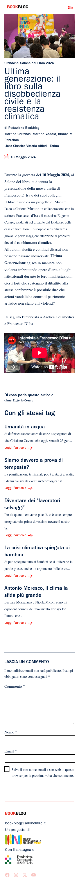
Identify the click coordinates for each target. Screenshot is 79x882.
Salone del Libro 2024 (37, 63)
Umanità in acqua (24, 427)
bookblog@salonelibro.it (25, 823)
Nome (10, 732)
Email (10, 751)
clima (8, 400)
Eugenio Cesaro (23, 400)
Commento (14, 686)
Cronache (11, 63)
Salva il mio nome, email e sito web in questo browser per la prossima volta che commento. (43, 772)
